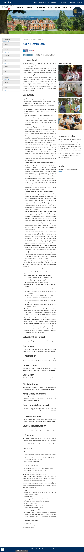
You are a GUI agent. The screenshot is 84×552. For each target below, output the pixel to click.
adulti (50, 7)
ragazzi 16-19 (29, 7)
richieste (43, 549)
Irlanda (6, 44)
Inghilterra (7, 39)
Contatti (79, 2)
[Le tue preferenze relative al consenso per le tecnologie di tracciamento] (2, 549)
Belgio (6, 82)
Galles (6, 71)
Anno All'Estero (41, 7)
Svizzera (7, 88)
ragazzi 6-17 (19, 7)
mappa (60, 171)
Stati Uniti (7, 55)
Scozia (6, 50)
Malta (6, 66)
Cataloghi (51, 549)
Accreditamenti (52, 2)
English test (72, 2)
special (65, 7)
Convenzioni (42, 2)
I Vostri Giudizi (63, 2)
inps (71, 7)
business (57, 7)
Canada (7, 61)
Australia (7, 77)
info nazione (6, 41)
